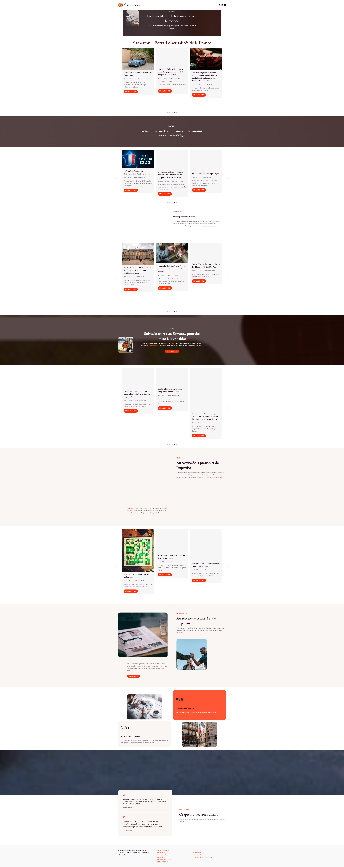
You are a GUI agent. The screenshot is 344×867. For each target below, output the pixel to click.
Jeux (125, 855)
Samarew (132, 5)
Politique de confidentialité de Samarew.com (132, 850)
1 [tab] (167, 112)
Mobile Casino (218, 477)
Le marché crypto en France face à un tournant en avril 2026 (169, 171)
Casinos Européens (162, 862)
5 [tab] (175, 112)
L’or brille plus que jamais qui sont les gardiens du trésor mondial (135, 174)
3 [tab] (171, 112)
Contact (121, 852)
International (145, 852)
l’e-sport (173, 343)
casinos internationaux (209, 226)
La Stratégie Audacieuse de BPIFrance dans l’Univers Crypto (203, 172)
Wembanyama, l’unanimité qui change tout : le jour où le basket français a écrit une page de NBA (137, 416)
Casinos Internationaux (163, 850)
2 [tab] (169, 112)
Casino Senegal (161, 852)
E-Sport (195, 850)
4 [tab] (173, 112)
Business (128, 852)
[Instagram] (225, 5)
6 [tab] (176, 112)
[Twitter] (222, 5)
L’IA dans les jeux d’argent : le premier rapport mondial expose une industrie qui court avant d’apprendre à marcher (171, 556)
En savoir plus (154, 104)
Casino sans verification (163, 859)
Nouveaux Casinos (199, 855)
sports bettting (154, 346)
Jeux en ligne (197, 852)
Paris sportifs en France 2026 (202, 857)
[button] (116, 81)
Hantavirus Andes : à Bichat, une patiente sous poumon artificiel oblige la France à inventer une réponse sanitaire (137, 282)
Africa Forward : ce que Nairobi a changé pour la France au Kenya (171, 279)
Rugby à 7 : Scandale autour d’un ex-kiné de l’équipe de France (171, 392)
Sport (121, 855)
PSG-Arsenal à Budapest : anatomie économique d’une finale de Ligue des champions (138, 566)
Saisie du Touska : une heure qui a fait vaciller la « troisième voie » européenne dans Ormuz (205, 261)
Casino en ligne (160, 857)
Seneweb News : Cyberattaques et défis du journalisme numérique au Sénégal (127, 69)
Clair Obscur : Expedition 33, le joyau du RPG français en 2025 (204, 550)
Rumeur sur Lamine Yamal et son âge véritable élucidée (205, 392)
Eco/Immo (136, 852)
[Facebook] (219, 5)
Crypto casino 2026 (162, 855)
